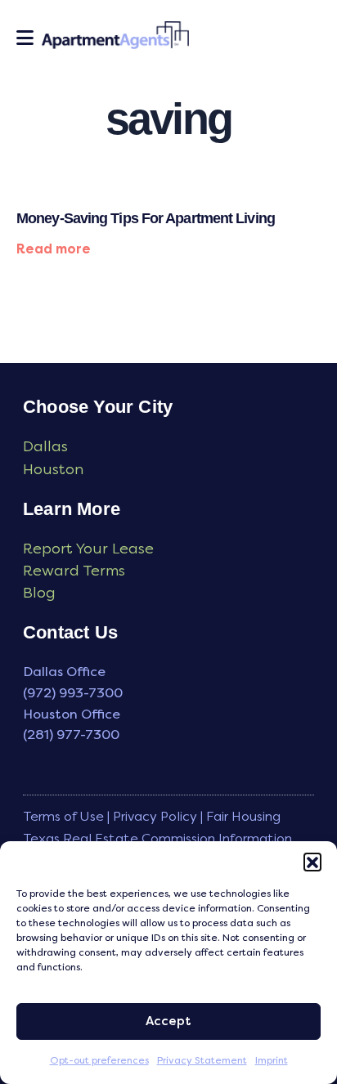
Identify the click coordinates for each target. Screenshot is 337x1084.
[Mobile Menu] (25, 37)
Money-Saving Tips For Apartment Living (145, 218)
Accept (168, 1021)
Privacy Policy (155, 816)
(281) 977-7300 (71, 734)
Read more (53, 249)
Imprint (271, 1060)
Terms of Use (63, 816)
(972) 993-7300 (73, 693)
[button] (312, 861)
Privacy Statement (202, 1060)
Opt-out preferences (99, 1060)
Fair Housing (243, 816)
